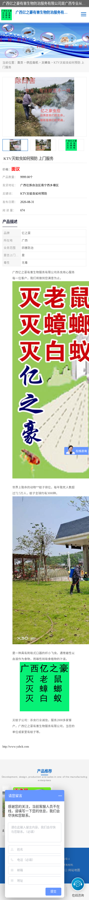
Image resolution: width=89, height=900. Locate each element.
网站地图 (74, 870)
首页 (20, 62)
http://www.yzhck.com (15, 746)
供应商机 (32, 62)
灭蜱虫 (46, 62)
